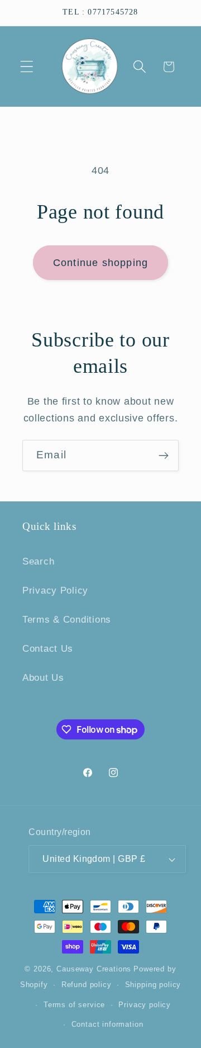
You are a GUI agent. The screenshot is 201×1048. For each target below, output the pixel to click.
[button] (27, 67)
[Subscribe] (163, 455)
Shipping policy (153, 984)
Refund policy (86, 984)
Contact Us (47, 648)
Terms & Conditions (66, 619)
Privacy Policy (55, 590)
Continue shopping (100, 262)
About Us (43, 677)
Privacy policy (144, 1004)
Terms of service (74, 1004)
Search (38, 561)
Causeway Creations (93, 969)
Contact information (107, 1024)
